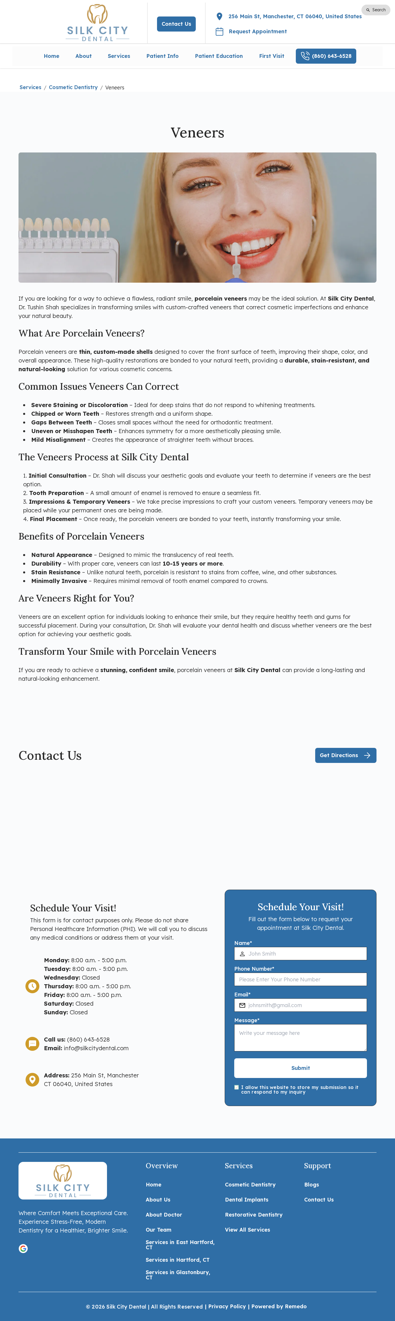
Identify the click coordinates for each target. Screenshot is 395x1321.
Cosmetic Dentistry (73, 87)
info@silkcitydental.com (96, 1048)
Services (30, 87)
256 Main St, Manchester (105, 1075)
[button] (23, 1248)
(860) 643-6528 (88, 1039)
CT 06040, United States (78, 1084)
